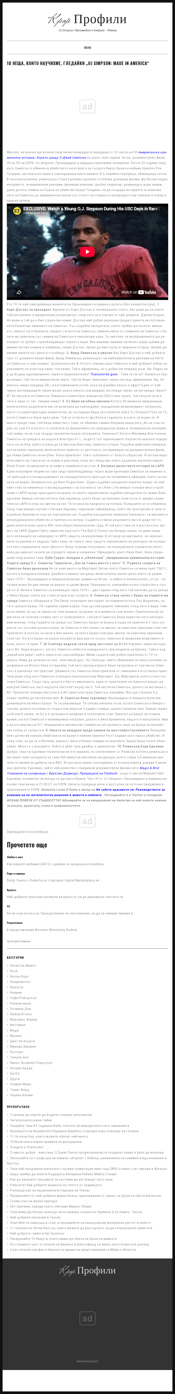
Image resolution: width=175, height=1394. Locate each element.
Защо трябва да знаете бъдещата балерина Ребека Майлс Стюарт (63, 1174)
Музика (16, 1036)
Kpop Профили (87, 20)
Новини (25, 941)
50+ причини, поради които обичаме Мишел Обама (51, 1206)
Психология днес (104, 374)
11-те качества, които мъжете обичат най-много (49, 1136)
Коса (14, 971)
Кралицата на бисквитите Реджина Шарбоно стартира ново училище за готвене (74, 1131)
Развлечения (20, 1003)
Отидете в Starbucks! (27, 1147)
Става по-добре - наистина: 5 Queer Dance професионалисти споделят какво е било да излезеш (87, 1152)
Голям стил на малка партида (33, 1201)
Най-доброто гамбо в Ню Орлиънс (37, 1233)
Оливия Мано (20, 1084)
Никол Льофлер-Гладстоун (31, 1063)
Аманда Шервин (23, 1046)
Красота (16, 987)
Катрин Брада (21, 1068)
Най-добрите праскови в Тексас (35, 1217)
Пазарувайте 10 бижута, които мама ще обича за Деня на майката (63, 1238)
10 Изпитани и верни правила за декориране (46, 1142)
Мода (14, 1030)
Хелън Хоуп (19, 976)
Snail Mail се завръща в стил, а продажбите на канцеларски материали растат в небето (80, 1222)
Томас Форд (19, 1089)
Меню (87, 47)
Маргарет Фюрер (23, 1019)
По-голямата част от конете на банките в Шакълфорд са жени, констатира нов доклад (79, 1244)
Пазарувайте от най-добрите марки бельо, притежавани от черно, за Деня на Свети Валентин (85, 1195)
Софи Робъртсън (23, 998)
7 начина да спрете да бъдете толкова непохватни (51, 1115)
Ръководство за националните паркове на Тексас (50, 1190)
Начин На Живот (23, 965)
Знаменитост (20, 982)
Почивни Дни (20, 1009)
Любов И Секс (21, 1014)
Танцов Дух (19, 1057)
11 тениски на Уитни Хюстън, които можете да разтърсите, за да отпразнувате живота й (81, 1228)
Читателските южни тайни (31, 1120)
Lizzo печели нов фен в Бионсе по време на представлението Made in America (73, 1249)
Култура (16, 1052)
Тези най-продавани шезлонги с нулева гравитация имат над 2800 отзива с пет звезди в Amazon (88, 1168)
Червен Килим (21, 1095)
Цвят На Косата (22, 1041)
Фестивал (18, 1025)
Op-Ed (14, 1073)
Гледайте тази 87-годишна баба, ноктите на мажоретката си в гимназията (69, 1125)
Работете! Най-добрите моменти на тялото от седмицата (56, 1185)
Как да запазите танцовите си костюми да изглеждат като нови (61, 1179)
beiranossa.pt (87, 1361)
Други (15, 1079)
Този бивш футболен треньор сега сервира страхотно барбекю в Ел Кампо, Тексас (76, 1212)
